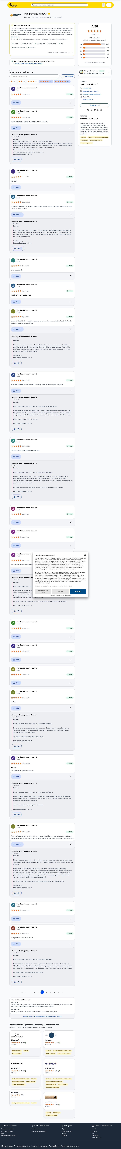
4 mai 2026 (25, 177)
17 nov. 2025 (26, 832)
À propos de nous (67, 1131)
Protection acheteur (7, 1131)
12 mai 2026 (25, 94)
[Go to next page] (58, 992)
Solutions (94, 1131)
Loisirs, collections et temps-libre (62, 1050)
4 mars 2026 (25, 560)
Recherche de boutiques (39, 1131)
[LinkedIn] (98, 110)
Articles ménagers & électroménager (98, 137)
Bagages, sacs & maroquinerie (54, 1081)
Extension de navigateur (8, 1135)
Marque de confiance (7, 1129)
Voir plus (82, 134)
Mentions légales (7, 1146)
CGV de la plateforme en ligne (69, 1146)
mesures (16, 1004)
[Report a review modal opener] (71, 102)
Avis (2, 1133)
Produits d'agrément (86, 143)
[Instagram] (91, 110)
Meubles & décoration (96, 140)
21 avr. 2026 (25, 697)
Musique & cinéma (51, 1084)
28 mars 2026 (26, 446)
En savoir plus (87, 99)
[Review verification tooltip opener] (49, 14)
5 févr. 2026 (15, 223)
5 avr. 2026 (25, 933)
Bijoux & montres (16, 1053)
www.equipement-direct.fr (90, 91)
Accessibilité (53, 1146)
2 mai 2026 (25, 266)
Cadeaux (83, 137)
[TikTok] (101, 110)
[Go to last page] (62, 992)
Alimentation (84, 140)
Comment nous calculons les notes (95, 62)
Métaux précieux (16, 1050)
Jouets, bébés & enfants (18, 1084)
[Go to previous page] (26, 992)
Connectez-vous (97, 1137)
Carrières (64, 1135)
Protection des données (22, 1146)
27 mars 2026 (26, 117)
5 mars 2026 (25, 380)
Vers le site (94, 105)
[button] (103, 5)
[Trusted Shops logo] (13, 5)
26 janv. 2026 (26, 202)
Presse (64, 1133)
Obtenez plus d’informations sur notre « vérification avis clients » (42, 1016)
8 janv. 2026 (25, 316)
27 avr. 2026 (15, 136)
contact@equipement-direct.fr (92, 94)
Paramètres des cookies (39, 1146)
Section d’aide (36, 1129)
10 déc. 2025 (15, 853)
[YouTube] (95, 110)
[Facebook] (88, 110)
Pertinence (69, 76)
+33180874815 (87, 88)
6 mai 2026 (25, 291)
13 (54, 992)
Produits (94, 1129)
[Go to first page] (22, 992)
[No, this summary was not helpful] (72, 52)
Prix (93, 1133)
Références (95, 1135)
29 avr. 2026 (25, 910)
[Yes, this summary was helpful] (69, 52)
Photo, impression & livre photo (20, 1078)
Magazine (64, 1129)
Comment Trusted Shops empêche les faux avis (28, 63)
